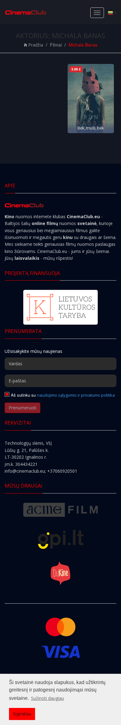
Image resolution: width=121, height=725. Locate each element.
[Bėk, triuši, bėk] (91, 98)
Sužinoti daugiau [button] (47, 698)
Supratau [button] (22, 714)
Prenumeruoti (22, 408)
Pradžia (35, 45)
